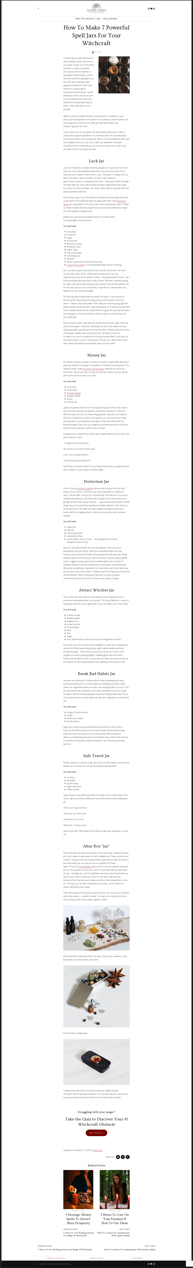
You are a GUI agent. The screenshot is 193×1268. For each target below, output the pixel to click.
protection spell (84, 488)
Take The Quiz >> (96, 1132)
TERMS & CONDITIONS (56, 1258)
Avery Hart (98, 1150)
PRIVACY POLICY (96, 1258)
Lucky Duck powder (75, 264)
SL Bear (99, 52)
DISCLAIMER (137, 1258)
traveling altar (85, 866)
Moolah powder (74, 393)
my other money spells (93, 368)
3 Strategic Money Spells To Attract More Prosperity (78, 1219)
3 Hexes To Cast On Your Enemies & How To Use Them (115, 1219)
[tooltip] (148, 8)
